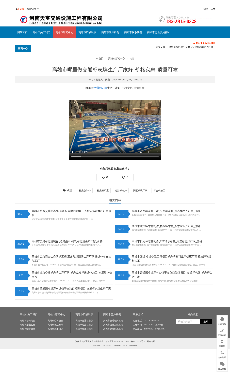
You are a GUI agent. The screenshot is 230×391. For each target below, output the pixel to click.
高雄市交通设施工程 (113, 328)
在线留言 (222, 335)
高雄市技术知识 (55, 328)
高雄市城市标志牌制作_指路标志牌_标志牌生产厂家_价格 (166, 226)
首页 (101, 58)
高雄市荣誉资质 (27, 328)
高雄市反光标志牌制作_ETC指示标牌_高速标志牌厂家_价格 (167, 241)
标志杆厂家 (103, 190)
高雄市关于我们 (41, 32)
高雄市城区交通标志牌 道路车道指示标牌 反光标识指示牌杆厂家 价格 (72, 213)
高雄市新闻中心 (64, 32)
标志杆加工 (159, 190)
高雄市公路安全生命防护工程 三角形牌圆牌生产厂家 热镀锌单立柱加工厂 (71, 259)
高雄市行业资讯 (55, 324)
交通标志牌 (100, 88)
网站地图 (151, 341)
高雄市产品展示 (87, 32)
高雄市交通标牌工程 (113, 320)
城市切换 (31, 8)
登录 (205, 8)
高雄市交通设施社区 (158, 32)
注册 (212, 8)
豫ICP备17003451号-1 (135, 341)
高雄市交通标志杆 (84, 328)
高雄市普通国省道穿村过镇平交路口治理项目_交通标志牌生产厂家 (71, 288)
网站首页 (22, 32)
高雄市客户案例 (110, 32)
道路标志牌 (121, 190)
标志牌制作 (85, 190)
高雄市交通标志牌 (84, 320)
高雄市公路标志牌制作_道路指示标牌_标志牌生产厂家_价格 (67, 241)
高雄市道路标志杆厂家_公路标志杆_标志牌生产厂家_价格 (166, 211)
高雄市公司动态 (55, 320)
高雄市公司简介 (27, 320)
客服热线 (222, 357)
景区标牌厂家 (140, 190)
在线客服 (222, 324)
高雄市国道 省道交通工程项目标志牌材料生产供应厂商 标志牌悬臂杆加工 (171, 259)
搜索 (205, 321)
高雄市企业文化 (27, 324)
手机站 (222, 346)
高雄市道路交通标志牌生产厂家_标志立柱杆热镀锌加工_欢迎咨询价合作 (72, 275)
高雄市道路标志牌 (84, 324)
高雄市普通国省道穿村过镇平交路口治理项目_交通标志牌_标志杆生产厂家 (172, 275)
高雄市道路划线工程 (113, 324)
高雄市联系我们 (133, 32)
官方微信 (222, 369)
